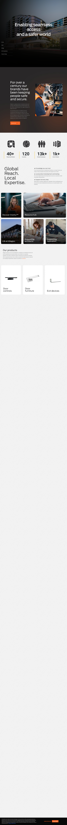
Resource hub (17, 0)
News (52, 0)
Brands (37, 0)
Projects (56, 0)
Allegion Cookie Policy (12, 823)
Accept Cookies (55, 821)
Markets (32, 0)
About (42, 0)
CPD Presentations (4, 51)
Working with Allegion (25, 0)
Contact (2, 42)
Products (10, 0)
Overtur (47, 0)
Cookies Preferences (47, 821)
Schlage (2, 48)
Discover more (13, 123)
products (24, 258)
